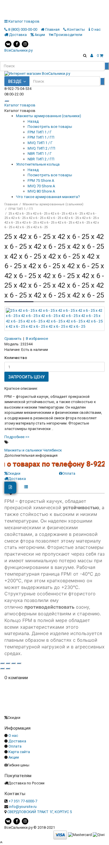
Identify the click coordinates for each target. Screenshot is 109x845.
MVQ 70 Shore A (41, 186)
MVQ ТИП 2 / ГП (41, 148)
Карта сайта (19, 752)
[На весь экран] (13, 663)
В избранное (37, 338)
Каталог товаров (19, 105)
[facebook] (16, 43)
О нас (13, 735)
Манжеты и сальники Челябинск (33, 450)
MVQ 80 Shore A (41, 191)
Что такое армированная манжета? (48, 197)
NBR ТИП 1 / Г (40, 153)
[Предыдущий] (2, 668)
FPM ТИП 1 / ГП (41, 137)
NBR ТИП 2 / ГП (41, 159)
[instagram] (25, 43)
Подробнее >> (16, 437)
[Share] (8, 663)
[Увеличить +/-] (19, 663)
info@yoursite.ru (23, 806)
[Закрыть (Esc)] (2, 663)
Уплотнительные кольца (38, 164)
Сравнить (13, 338)
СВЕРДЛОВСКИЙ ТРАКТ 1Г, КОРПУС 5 (39, 812)
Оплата (68, 473)
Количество (15, 358)
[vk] (8, 43)
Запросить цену (26, 377)
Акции (13, 757)
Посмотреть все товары (50, 126)
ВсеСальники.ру (18, 50)
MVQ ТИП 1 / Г (40, 143)
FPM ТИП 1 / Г (40, 132)
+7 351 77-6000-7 (22, 801)
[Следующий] (8, 668)
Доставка (17, 741)
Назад (33, 121)
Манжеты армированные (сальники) (48, 116)
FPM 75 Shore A (41, 180)
